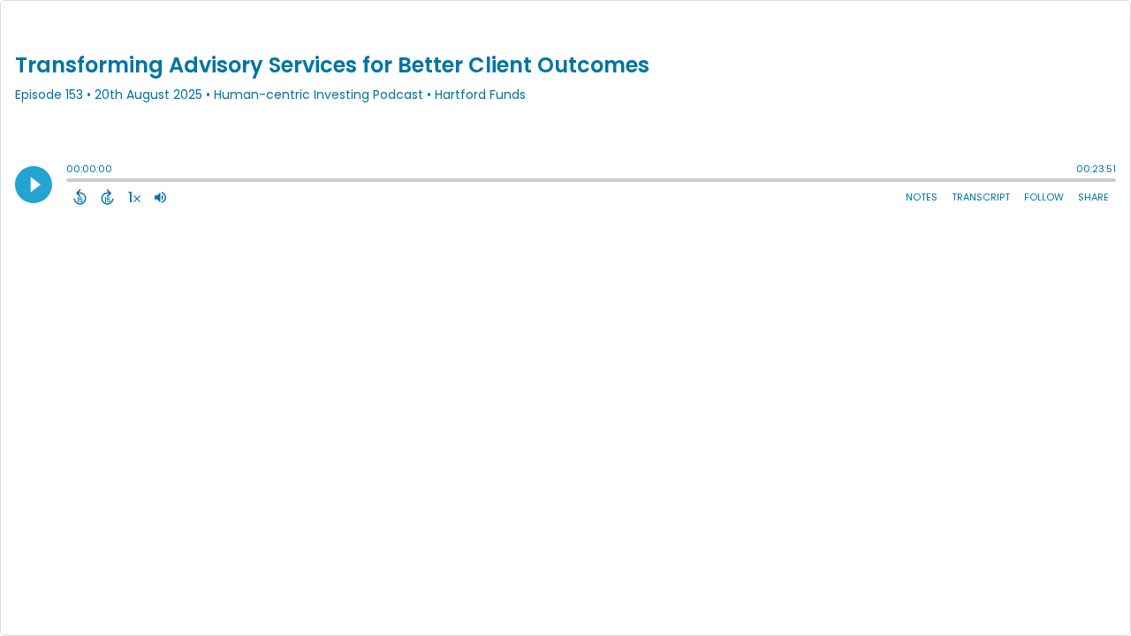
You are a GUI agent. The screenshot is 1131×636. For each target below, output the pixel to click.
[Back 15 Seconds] (80, 197)
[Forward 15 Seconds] (107, 197)
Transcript (981, 197)
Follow (1044, 197)
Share (1093, 197)
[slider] (70, 182)
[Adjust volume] (160, 197)
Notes (921, 197)
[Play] (33, 184)
